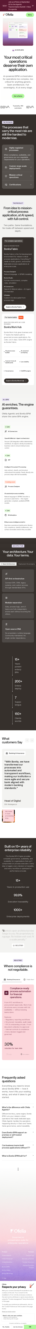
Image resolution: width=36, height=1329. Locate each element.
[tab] (18, 154)
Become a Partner (28, 1259)
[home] (7, 14)
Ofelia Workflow (7, 1262)
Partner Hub (30, 1255)
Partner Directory (28, 1262)
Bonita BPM (6, 1267)
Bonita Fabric (6, 1270)
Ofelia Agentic (6, 1255)
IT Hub (4, 1278)
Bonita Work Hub (7, 1273)
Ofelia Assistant (7, 1259)
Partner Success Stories (28, 1266)
